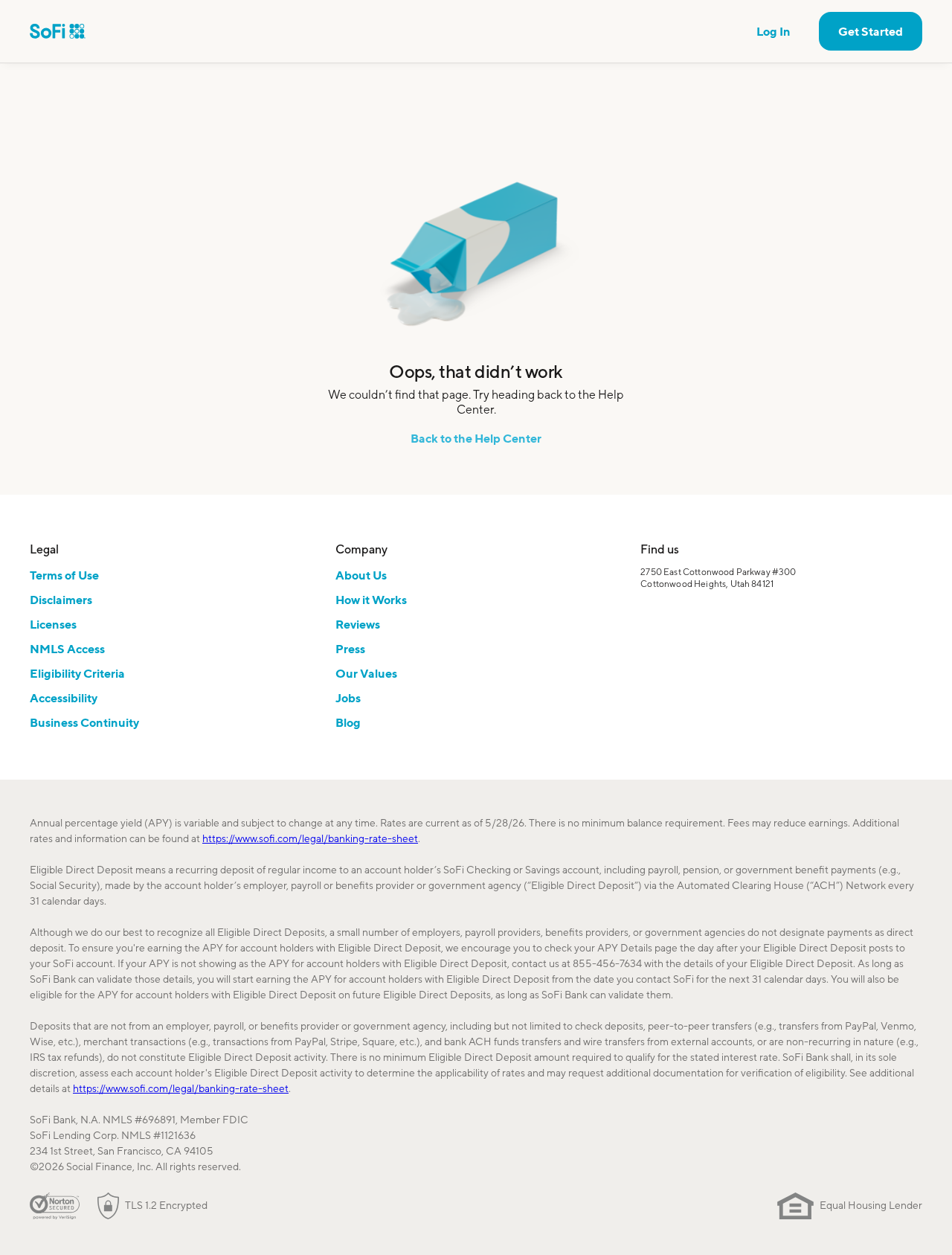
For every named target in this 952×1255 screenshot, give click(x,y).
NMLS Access (67, 648)
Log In (773, 31)
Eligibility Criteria (77, 673)
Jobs (348, 697)
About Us (361, 575)
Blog (348, 722)
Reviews (357, 624)
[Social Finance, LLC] (58, 31)
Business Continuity (84, 722)
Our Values (366, 673)
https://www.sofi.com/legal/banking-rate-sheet (310, 838)
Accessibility (63, 697)
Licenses (53, 624)
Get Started (870, 31)
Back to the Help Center (476, 438)
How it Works (371, 599)
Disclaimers (61, 599)
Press (350, 648)
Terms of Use (64, 575)
